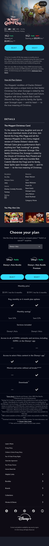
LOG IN (43, 4)
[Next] (45, 217)
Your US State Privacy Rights (13, 456)
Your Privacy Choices (10, 465)
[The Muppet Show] (34, 217)
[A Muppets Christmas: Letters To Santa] (13, 217)
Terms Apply (10, 396)
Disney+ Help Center (25, 421)
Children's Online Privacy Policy (13, 452)
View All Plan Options (13, 80)
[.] (6, 511)
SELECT (14, 48)
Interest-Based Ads (10, 469)
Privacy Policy (9, 448)
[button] (24, 474)
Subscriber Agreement (11, 461)
